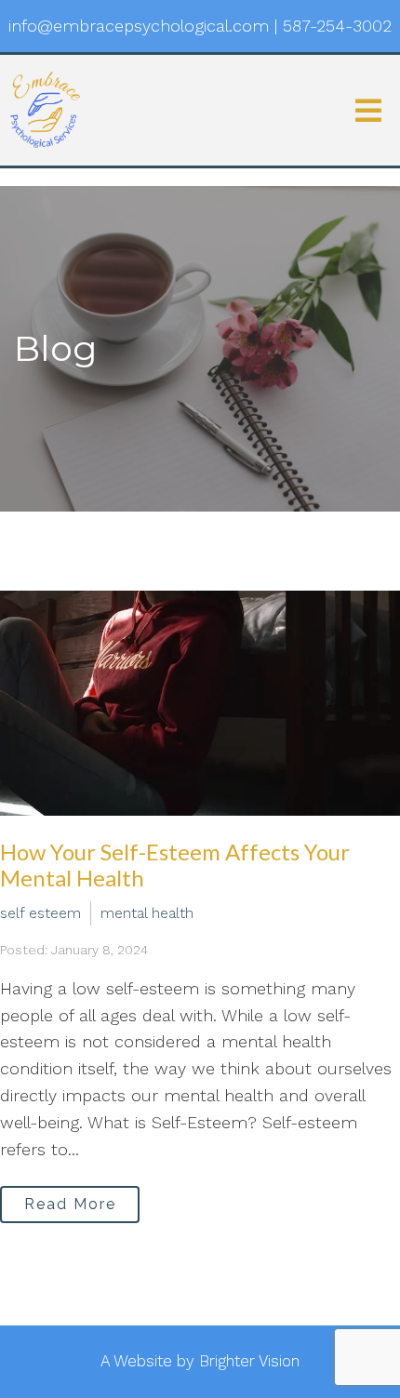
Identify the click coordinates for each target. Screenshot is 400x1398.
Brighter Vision (249, 1360)
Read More (70, 1204)
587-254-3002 (337, 25)
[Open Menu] (368, 111)
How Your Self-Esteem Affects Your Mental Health (175, 865)
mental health (146, 913)
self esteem (40, 913)
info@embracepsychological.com (138, 25)
